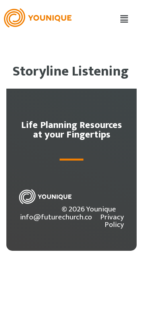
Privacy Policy (112, 221)
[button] (124, 19)
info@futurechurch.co (56, 217)
